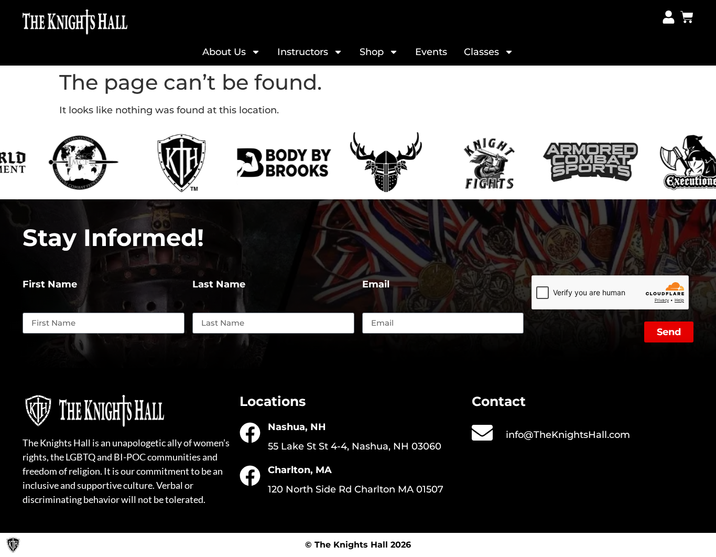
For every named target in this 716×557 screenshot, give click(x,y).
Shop (372, 52)
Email (375, 285)
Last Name (218, 285)
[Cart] (686, 17)
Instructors (302, 52)
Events (431, 52)
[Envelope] (482, 432)
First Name (50, 285)
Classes (481, 52)
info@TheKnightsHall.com (568, 435)
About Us (224, 52)
